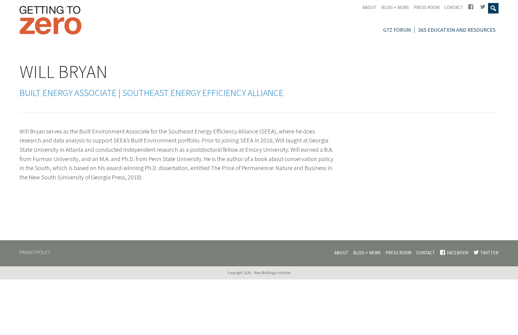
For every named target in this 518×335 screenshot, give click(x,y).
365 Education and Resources (457, 29)
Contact (453, 7)
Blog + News (395, 7)
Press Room (426, 7)
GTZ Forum (397, 29)
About (369, 7)
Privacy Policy (34, 252)
